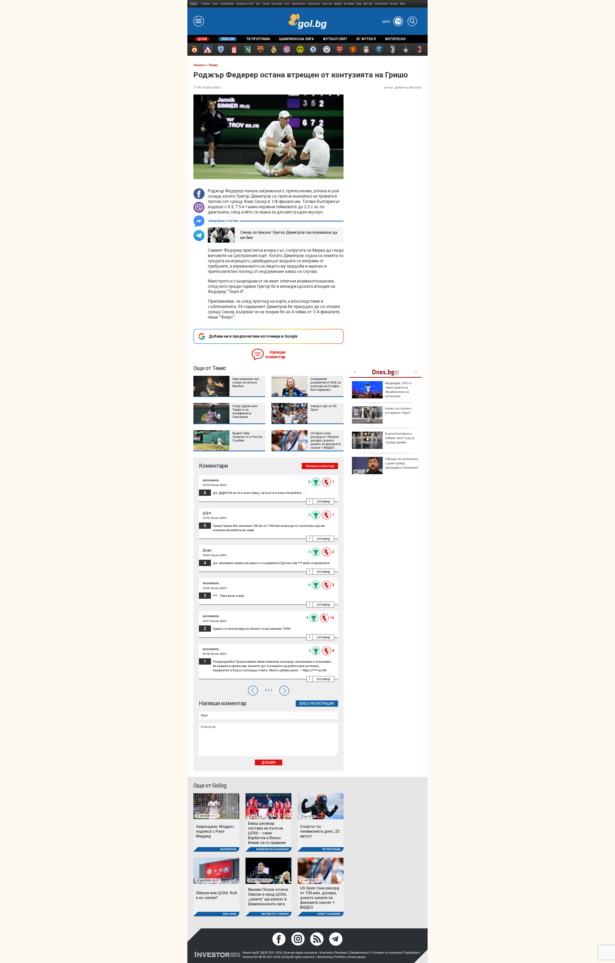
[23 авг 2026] (321, 806)
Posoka (394, 3)
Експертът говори (275, 914)
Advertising (324, 957)
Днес (391, 21)
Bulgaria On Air (245, 3)
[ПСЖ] (379, 49)
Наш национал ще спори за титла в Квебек (245, 382)
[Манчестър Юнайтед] (352, 49)
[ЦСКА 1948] (233, 49)
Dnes (215, 3)
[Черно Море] (220, 49)
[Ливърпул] (365, 49)
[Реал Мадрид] (273, 49)
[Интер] (405, 49)
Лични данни (357, 957)
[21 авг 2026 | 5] (216, 806)
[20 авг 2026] (268, 806)
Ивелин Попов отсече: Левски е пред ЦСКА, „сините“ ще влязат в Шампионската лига (268, 896)
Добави (268, 762)
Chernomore (381, 3)
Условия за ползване (387, 952)
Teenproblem (299, 3)
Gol (258, 3)
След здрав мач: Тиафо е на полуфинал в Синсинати (245, 411)
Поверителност (359, 952)
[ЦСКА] (194, 49)
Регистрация (322, 703)
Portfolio (339, 957)
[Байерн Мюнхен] (286, 49)
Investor (205, 3)
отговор (323, 501)
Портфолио (411, 952)
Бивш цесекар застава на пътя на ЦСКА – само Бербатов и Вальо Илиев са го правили (267, 833)
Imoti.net (327, 3)
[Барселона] (260, 49)
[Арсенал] (339, 49)
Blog (358, 3)
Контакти (326, 952)
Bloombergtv (227, 3)
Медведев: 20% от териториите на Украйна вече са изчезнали (398, 389)
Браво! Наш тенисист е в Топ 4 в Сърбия (247, 436)
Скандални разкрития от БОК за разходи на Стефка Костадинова (325, 384)
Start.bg (367, 3)
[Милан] (418, 49)
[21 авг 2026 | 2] (321, 870)
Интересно (228, 849)
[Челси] (313, 49)
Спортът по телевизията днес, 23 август (319, 831)
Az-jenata (276, 3)
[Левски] (207, 49)
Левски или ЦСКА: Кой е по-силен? (216, 895)
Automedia (314, 3)
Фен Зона (229, 914)
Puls (286, 3)
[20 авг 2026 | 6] (268, 870)
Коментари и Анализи (272, 849)
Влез (304, 703)
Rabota (338, 3)
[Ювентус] (392, 49)
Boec (402, 3)
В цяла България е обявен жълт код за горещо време (399, 438)
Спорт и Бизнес (329, 914)
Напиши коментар (275, 354)
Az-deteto (349, 3)
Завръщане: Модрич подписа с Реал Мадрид (215, 831)
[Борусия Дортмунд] (299, 49)
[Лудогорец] (246, 49)
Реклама (341, 952)
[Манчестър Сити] (326, 49)
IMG (194, 3)
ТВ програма (331, 849)
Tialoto (265, 3)
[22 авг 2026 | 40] (216, 870)
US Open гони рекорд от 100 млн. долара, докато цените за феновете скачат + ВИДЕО (325, 440)
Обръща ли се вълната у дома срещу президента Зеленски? (402, 463)
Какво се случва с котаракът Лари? (398, 411)
